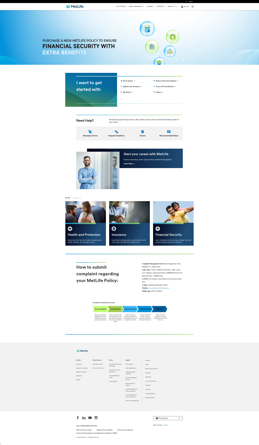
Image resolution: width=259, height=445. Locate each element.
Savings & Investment (82, 368)
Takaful (78, 379)
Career (147, 364)
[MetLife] (83, 352)
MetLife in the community (151, 368)
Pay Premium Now (98, 364)
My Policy (147, 360)
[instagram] (96, 418)
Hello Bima (148, 385)
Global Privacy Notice (105, 430)
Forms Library (129, 364)
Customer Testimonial (150, 381)
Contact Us (148, 389)
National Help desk (149, 397)
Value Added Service (131, 368)
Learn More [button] (73, 57)
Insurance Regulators (150, 393)
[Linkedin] (84, 418)
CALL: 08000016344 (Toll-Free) (86, 426)
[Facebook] (78, 418)
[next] (193, 59)
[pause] (182, 59)
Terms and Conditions (125, 430)
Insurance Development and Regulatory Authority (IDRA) (96, 433)
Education (79, 364)
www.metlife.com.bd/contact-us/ (158, 288)
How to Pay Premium (98, 368)
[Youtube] (90, 418)
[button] (121, 6)
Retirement (79, 375)
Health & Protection (81, 372)
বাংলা (186, 1)
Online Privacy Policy (84, 430)
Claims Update (113, 381)
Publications (148, 377)
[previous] (187, 59)
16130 (165, 425)
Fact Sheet (147, 372)
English (191, 1)
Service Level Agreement (132, 400)
